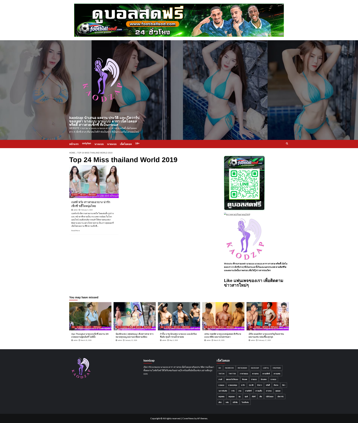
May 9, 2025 (173, 340)
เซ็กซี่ (253, 396)
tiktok (221, 374)
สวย (240, 391)
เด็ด (260, 396)
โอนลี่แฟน (245, 402)
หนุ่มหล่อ (221, 396)
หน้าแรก (74, 144)
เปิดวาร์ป (280, 396)
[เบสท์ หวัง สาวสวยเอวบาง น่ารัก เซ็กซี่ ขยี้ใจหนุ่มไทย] (94, 181)
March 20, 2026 (86, 340)
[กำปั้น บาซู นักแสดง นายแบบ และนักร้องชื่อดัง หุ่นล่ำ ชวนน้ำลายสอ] (179, 316)
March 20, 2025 (219, 340)
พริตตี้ (131, 327)
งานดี (220, 379)
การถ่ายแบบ (244, 374)
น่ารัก (243, 385)
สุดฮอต (277, 391)
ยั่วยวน (276, 385)
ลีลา (283, 385)
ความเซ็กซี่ (266, 374)
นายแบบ (111, 144)
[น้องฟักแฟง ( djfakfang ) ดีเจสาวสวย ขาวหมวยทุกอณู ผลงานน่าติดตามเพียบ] (135, 316)
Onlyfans (277, 368)
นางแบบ (99, 144)
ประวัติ (251, 385)
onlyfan (86, 143)
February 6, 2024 (87, 210)
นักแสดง (264, 379)
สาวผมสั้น (258, 391)
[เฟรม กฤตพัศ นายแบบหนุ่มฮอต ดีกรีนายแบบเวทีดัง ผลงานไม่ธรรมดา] (223, 316)
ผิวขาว (259, 385)
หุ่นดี (246, 396)
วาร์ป (233, 391)
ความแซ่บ (277, 374)
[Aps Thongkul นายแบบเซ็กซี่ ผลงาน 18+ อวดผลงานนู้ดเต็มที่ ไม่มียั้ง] (90, 316)
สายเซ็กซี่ (248, 391)
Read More (75, 230)
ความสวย (255, 374)
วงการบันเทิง (222, 391)
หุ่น (240, 396)
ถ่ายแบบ (254, 379)
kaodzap (255, 368)
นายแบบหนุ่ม (232, 385)
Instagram (242, 368)
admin (76, 210)
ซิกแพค (244, 379)
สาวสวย (268, 391)
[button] (287, 143)
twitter (232, 374)
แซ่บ (227, 402)
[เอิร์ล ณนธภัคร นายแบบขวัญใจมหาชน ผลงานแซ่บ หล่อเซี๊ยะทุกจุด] (268, 316)
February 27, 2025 (264, 340)
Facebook (229, 368)
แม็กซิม (235, 402)
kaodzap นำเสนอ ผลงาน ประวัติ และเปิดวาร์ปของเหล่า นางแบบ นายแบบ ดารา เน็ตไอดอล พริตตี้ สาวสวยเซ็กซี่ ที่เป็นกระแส (104, 121)
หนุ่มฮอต (232, 396)
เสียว (220, 402)
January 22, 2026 (131, 340)
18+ (137, 143)
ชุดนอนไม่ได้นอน (232, 379)
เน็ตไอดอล (126, 144)
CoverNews (188, 418)
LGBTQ (266, 368)
